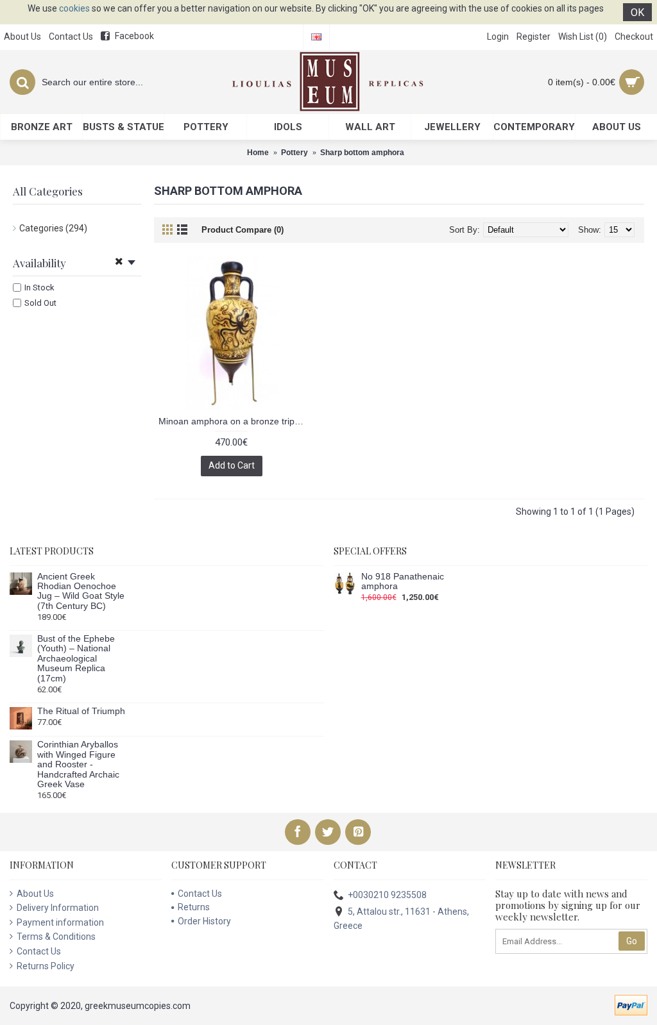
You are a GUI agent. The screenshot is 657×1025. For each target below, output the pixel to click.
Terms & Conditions (56, 936)
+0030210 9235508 (387, 895)
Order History (204, 921)
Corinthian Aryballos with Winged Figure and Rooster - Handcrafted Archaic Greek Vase (78, 764)
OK (637, 12)
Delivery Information (58, 908)
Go (631, 941)
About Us (35, 893)
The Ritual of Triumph (81, 711)
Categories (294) (53, 228)
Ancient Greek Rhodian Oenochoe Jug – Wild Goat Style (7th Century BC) (80, 591)
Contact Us (39, 951)
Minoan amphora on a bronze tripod (231, 421)
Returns (194, 907)
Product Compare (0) (242, 230)
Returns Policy (45, 966)
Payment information (60, 922)
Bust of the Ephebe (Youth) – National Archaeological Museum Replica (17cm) (76, 658)
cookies (74, 8)
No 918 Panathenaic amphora (402, 581)
